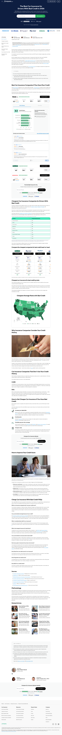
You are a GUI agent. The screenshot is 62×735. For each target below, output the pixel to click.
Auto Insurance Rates (5, 709)
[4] (19, 286)
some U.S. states (46, 63)
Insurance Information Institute (18, 573)
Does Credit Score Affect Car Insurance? (24, 607)
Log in (58, 1)
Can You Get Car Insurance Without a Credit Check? (44, 614)
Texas (32, 711)
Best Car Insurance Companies (6, 715)
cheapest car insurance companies (26, 213)
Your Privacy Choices (13, 731)
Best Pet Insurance (19, 719)
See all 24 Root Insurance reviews (43, 133)
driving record (36, 87)
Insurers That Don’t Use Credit (5, 46)
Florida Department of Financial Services (20, 585)
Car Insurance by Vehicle (20, 711)
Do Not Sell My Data (49, 713)
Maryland (39, 206)
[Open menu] (2, 1)
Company (48, 707)
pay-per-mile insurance (42, 424)
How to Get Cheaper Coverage (5, 49)
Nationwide (28, 424)
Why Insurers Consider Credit (5, 44)
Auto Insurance (7, 703)
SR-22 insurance (39, 531)
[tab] (22, 105)
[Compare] (8, 1)
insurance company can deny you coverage (20, 515)
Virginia (32, 719)
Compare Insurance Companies (6, 717)
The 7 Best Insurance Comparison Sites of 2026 (44, 629)
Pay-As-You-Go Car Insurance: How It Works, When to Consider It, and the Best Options (24, 614)
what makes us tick (29, 661)
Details (46, 169)
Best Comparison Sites (5, 713)
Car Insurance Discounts (20, 717)
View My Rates (41, 189)
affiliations (17, 420)
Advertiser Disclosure (15, 46)
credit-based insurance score (30, 60)
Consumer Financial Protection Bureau (20, 580)
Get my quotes (40, 16)
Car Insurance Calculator (20, 713)
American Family (44, 530)
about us (19, 661)
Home (3, 703)
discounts (20, 419)
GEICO (38, 530)
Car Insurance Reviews (19, 715)
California (32, 206)
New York (32, 715)
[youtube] (58, 724)
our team (22, 661)
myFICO (14, 583)
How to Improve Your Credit (6, 52)
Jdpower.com (15, 575)
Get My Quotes (41, 441)
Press (46, 717)
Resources (18, 707)
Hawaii (36, 206)
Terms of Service (4, 731)
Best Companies (4, 39)
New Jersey (33, 717)
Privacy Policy (48, 711)
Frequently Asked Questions (4, 54)
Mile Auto (34, 424)
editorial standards (45, 44)
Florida (32, 713)
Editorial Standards (48, 719)
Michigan (42, 206)
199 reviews (29, 261)
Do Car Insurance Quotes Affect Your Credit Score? (24, 622)
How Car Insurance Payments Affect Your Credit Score (23, 629)
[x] (56, 724)
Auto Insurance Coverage (20, 709)
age (31, 368)
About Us (47, 709)
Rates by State (4, 719)
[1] (22, 61)
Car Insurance (4, 707)
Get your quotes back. (34, 24)
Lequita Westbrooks (26, 37)
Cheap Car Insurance (14, 703)
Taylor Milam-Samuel (17, 37)
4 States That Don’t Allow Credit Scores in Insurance (44, 622)
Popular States (34, 707)
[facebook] (53, 724)
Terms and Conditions (49, 715)
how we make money (36, 44)
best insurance (15, 87)
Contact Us (47, 721)
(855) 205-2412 (52, 1)
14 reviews (41, 261)
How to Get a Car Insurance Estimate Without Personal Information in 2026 (44, 607)
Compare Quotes (44, 96)
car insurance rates (32, 66)
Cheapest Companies (5, 41)
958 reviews (17, 180)
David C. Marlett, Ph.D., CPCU (37, 37)
